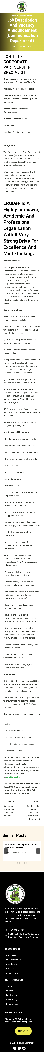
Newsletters (11, 964)
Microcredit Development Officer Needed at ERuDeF (21, 846)
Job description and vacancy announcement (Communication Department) (33, 810)
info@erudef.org (14, 777)
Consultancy (11, 999)
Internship (10, 990)
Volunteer (10, 986)
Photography (12, 1004)
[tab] (17, 863)
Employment (11, 995)
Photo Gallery (12, 973)
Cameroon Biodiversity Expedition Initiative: (8, 809)
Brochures (10, 969)
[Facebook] (14, 1048)
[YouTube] (23, 1048)
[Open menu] (38, 6)
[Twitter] (19, 1048)
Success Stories (13, 960)
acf (15, 46)
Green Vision (12, 955)
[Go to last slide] (6, 851)
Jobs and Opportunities (22, 16)
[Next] (38, 851)
